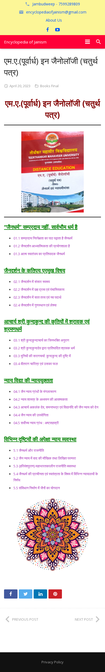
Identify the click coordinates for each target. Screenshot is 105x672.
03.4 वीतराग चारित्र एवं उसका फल (35, 363)
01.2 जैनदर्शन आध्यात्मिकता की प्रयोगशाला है (41, 246)
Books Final (49, 85)
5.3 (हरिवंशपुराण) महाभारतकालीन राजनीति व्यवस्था (44, 466)
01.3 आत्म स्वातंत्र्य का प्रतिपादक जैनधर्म (39, 253)
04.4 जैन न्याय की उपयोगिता (30, 415)
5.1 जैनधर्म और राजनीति (28, 450)
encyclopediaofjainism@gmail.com (56, 12)
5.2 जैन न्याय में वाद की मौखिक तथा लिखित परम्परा (44, 458)
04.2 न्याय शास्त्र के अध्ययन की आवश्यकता (40, 399)
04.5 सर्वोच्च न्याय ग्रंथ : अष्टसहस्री (36, 422)
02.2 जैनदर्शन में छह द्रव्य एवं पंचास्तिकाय (38, 289)
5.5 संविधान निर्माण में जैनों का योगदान (36, 487)
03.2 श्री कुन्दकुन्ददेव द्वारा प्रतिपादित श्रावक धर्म (44, 348)
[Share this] (11, 594)
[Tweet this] (25, 594)
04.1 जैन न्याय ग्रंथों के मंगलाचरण (34, 391)
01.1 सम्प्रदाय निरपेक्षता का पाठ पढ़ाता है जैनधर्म (42, 238)
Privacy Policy (52, 662)
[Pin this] (55, 594)
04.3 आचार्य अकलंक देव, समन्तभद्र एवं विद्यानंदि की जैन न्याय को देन (55, 407)
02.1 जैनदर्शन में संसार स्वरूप (31, 281)
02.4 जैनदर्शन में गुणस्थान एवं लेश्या (35, 305)
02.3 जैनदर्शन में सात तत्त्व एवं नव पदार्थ (37, 297)
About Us (54, 20)
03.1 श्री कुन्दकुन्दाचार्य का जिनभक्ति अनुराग (41, 340)
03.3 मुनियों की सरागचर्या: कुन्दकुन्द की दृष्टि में (42, 355)
